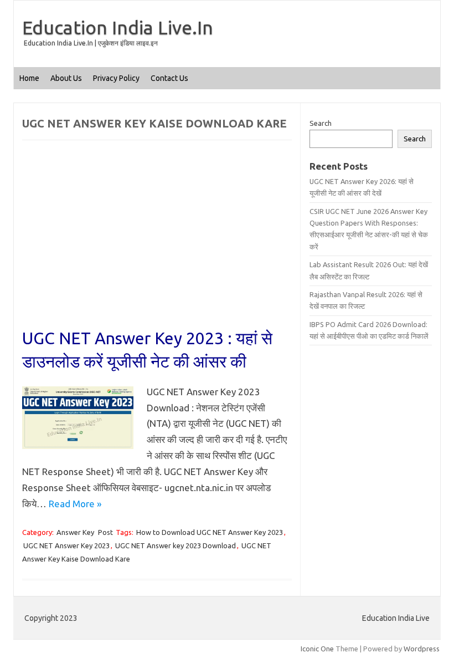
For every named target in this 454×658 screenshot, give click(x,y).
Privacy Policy (116, 78)
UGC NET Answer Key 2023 (66, 545)
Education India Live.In (117, 27)
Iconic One (317, 648)
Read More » (75, 503)
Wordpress (422, 648)
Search (320, 123)
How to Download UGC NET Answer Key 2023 (209, 532)
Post (105, 532)
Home (29, 78)
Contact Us (169, 78)
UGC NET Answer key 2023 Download (175, 545)
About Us (66, 78)
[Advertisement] (157, 244)
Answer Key (75, 532)
